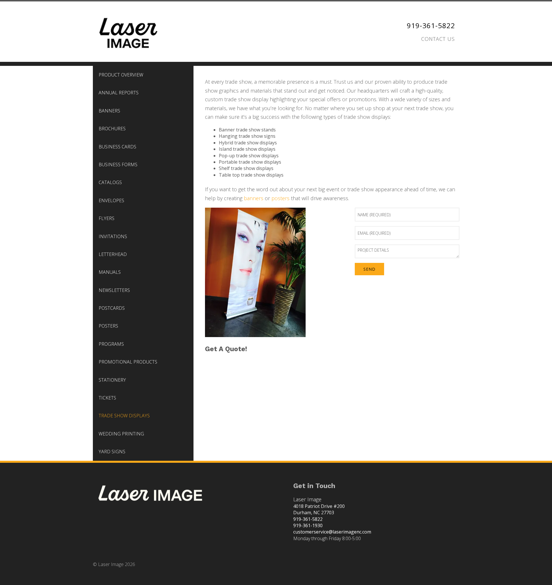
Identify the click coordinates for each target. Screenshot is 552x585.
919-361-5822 (431, 25)
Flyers (106, 218)
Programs (111, 344)
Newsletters (114, 290)
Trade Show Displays (124, 415)
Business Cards (117, 147)
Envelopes (111, 200)
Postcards (112, 308)
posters (280, 198)
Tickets (107, 398)
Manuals (110, 272)
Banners (109, 111)
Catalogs (110, 182)
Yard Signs (112, 451)
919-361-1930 (308, 525)
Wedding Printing (121, 434)
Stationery (112, 380)
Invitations (113, 236)
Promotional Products (128, 362)
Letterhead (113, 254)
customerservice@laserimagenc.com (332, 532)
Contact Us (438, 38)
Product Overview (121, 75)
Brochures (112, 128)
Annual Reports (119, 92)
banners (253, 198)
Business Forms (118, 164)
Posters (108, 326)
